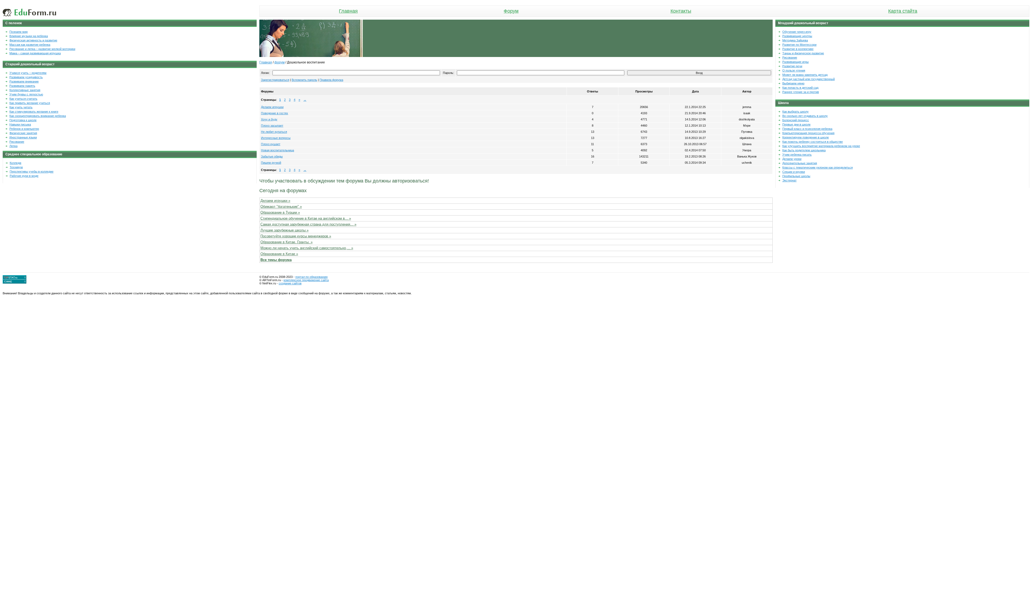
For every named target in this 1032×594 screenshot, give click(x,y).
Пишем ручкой (271, 162)
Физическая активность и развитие (33, 40)
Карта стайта (902, 11)
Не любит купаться (274, 131)
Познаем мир (18, 31)
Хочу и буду (269, 119)
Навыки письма (20, 124)
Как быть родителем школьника (804, 150)
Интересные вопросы (276, 137)
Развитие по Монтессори (799, 44)
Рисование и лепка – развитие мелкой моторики (42, 49)
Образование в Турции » (280, 212)
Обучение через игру (796, 31)
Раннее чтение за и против (800, 92)
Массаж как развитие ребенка (29, 44)
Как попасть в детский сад (800, 87)
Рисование (16, 141)
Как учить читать (21, 107)
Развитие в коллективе (798, 49)
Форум (511, 11)
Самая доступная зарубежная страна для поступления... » (308, 224)
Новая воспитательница (277, 150)
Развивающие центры (797, 36)
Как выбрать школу (795, 111)
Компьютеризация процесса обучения (808, 133)
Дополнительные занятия (799, 163)
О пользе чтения (793, 70)
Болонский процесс (795, 120)
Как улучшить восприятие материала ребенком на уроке (821, 146)
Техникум (16, 167)
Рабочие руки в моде (24, 175)
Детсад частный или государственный (808, 79)
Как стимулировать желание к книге (33, 111)
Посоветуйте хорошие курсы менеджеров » (295, 236)
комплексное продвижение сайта (306, 280)
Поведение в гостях (274, 113)
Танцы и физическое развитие (803, 53)
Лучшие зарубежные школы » (284, 230)
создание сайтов (290, 283)
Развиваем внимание (24, 81)
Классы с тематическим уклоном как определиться (817, 167)
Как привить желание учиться (29, 103)
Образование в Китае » (279, 254)
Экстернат (789, 180)
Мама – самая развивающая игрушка (35, 53)
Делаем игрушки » (275, 201)
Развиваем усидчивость (26, 77)
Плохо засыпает (272, 125)
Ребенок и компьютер (24, 128)
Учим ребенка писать (797, 154)
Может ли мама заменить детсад (804, 74)
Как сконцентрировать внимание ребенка (37, 115)
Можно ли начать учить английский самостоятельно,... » (306, 248)
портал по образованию (311, 276)
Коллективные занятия (24, 90)
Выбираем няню (793, 83)
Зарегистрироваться (275, 79)
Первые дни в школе (796, 124)
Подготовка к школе (23, 120)
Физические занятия (23, 133)
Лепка (13, 146)
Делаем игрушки (272, 107)
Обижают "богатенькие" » (281, 207)
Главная (348, 11)
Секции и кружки (793, 171)
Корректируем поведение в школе (805, 137)
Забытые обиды (272, 156)
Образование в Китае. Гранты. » (286, 242)
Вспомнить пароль (304, 79)
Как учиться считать (23, 98)
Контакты (681, 11)
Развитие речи (792, 66)
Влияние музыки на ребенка (28, 36)
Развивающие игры (795, 61)
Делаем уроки (791, 158)
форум (279, 62)
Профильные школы (796, 176)
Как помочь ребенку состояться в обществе (812, 141)
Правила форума (331, 79)
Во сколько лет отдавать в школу (805, 115)
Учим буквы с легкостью (26, 94)
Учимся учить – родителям (27, 72)
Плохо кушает (270, 144)
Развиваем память (22, 85)
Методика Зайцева (795, 40)
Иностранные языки (23, 137)
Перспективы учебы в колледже (31, 171)
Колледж (15, 162)
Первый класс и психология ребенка (807, 128)
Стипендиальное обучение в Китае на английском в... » (305, 218)
